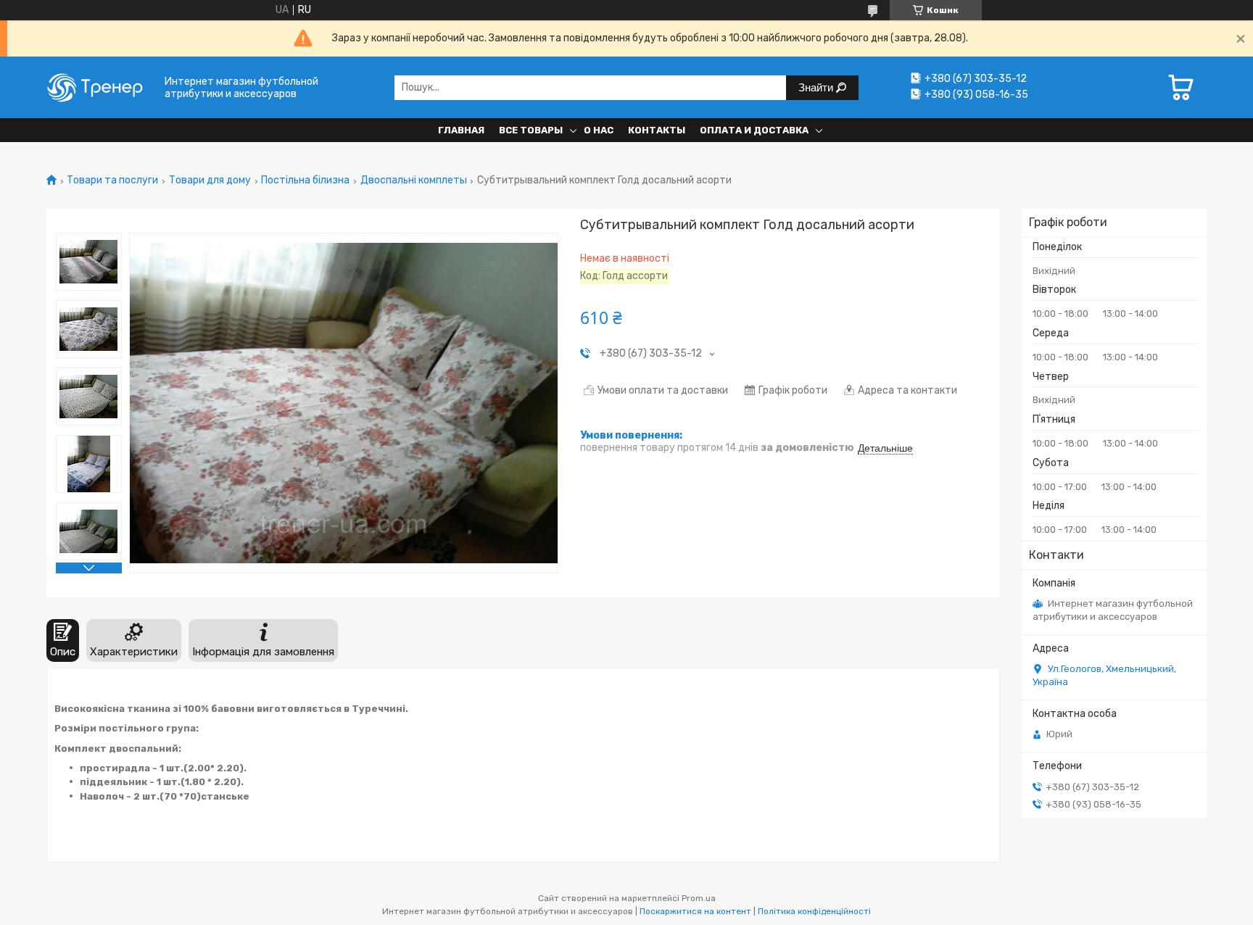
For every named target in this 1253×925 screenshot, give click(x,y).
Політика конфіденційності (814, 911)
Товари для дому (210, 180)
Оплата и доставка (754, 130)
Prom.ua (699, 898)
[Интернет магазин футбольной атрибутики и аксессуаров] (100, 87)
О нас (598, 130)
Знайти (817, 87)
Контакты (656, 130)
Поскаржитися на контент (695, 911)
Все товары (531, 130)
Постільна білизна (305, 180)
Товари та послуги (112, 180)
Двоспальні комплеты (413, 180)
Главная (461, 130)
